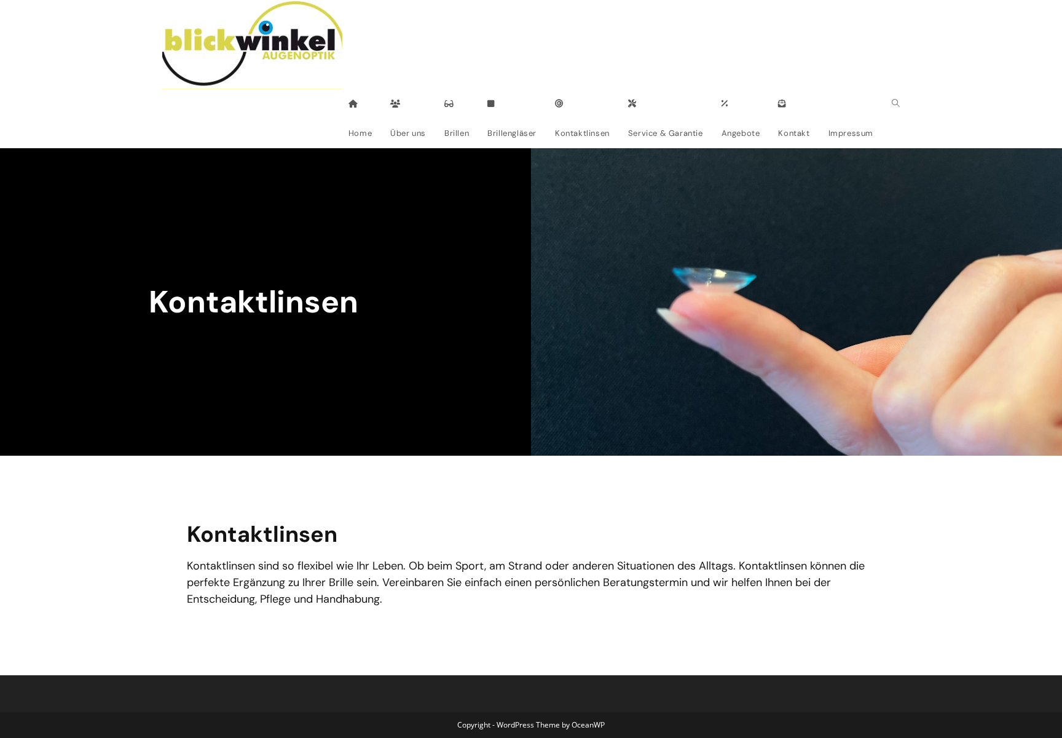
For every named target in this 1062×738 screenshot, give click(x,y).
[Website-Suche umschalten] (896, 104)
